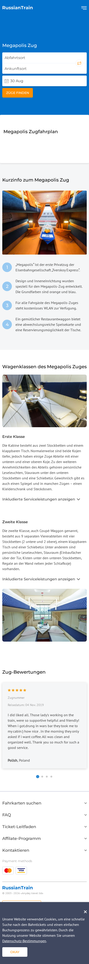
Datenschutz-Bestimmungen (24, 941)
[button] (37, 776)
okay (14, 952)
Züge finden (17, 93)
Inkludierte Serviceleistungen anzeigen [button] (38, 499)
